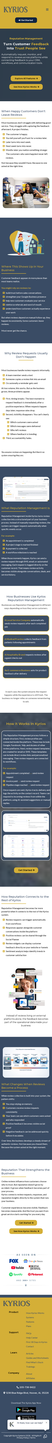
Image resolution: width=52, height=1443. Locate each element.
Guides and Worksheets (37, 1358)
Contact (30, 1346)
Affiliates (30, 1378)
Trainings (30, 1366)
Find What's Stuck (34, 1362)
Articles (30, 1353)
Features (30, 1321)
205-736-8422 (27, 1387)
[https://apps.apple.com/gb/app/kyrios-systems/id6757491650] (26, 1418)
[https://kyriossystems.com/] (15, 9)
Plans (28, 1326)
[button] (47, 9)
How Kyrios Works (35, 1313)
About (29, 1373)
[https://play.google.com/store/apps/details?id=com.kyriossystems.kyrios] (26, 1410)
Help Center (32, 1337)
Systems (30, 1317)
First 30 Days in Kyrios (36, 1342)
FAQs (28, 1333)
